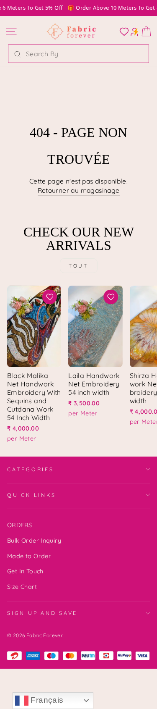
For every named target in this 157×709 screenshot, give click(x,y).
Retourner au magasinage (79, 190)
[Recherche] (17, 54)
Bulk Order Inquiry (34, 540)
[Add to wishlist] (49, 297)
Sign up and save (42, 612)
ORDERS (19, 525)
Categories (30, 469)
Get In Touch (25, 571)
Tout (78, 266)
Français (46, 700)
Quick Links (31, 494)
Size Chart (22, 587)
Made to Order (29, 556)
